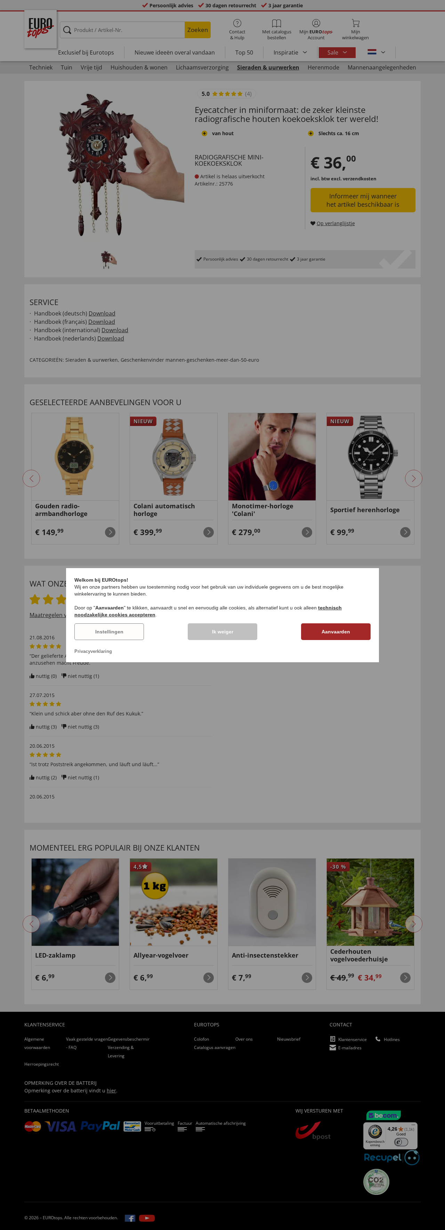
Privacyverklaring (93, 651)
